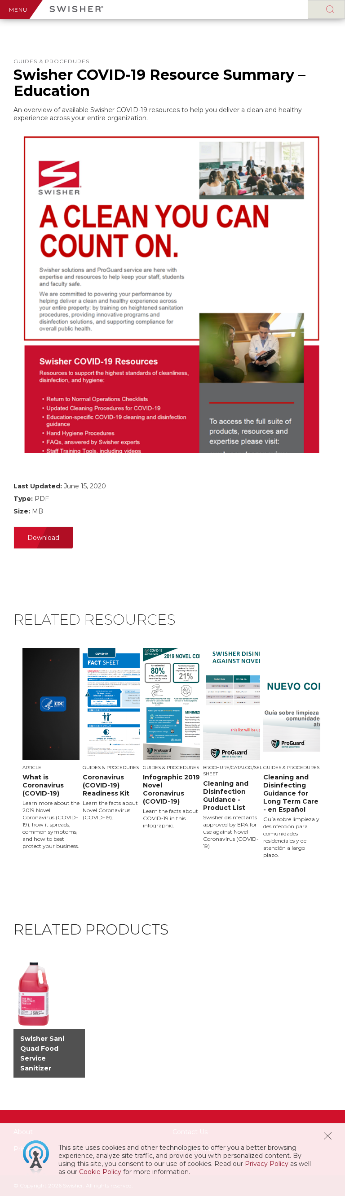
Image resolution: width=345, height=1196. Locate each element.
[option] (52, 749)
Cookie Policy (100, 1172)
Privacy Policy (266, 1164)
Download (43, 538)
